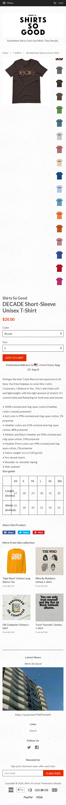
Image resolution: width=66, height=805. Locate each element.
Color (6, 327)
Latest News (33, 657)
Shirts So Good (33, 663)
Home (5, 53)
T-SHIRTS (17, 53)
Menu (10, 2)
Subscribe (53, 773)
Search (33, 730)
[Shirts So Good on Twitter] (29, 748)
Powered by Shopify (51, 783)
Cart (60, 2)
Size (5, 342)
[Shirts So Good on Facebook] (37, 748)
